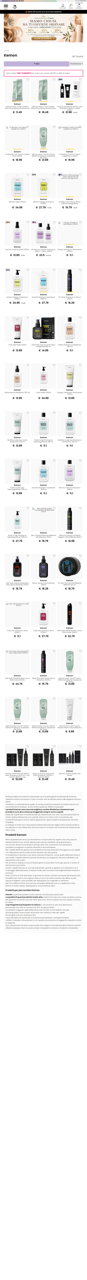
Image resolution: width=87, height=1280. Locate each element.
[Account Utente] (63, 6)
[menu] (6, 7)
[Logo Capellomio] (12, 7)
